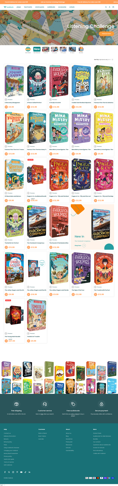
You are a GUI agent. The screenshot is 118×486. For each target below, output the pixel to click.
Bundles (95, 439)
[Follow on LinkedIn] (29, 472)
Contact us (7, 433)
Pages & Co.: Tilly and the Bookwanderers (62, 196)
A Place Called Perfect (34, 102)
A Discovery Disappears (12, 102)
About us (68, 433)
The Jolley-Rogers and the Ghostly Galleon (18, 290)
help (42, 414)
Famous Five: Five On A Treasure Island (17, 149)
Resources (69, 445)
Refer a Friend (42, 433)
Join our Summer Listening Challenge (42, 2)
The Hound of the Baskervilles (58, 243)
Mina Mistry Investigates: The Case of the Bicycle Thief (66, 149)
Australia (41, 439)
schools (71, 7)
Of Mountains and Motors (13, 196)
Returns (6, 439)
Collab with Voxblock (99, 453)
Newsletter (69, 439)
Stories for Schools (98, 447)
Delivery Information (10, 436)
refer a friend (75, 414)
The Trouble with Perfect (102, 290)
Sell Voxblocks (8, 465)
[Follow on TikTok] (25, 472)
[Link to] (90, 50)
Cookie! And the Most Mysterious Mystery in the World (89, 102)
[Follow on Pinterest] (17, 472)
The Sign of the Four (78, 290)
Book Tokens (42, 436)
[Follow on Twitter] (9, 472)
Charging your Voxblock (11, 450)
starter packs (39, 7)
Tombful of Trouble (33, 336)
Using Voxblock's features (11, 447)
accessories (62, 7)
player (19, 7)
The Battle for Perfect (12, 243)
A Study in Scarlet (55, 102)
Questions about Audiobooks (102, 445)
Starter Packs (97, 433)
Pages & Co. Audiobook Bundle (37, 196)
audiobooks (51, 7)
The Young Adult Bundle (12, 336)
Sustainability (70, 450)
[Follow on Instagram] (13, 472)
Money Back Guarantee (11, 453)
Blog (67, 436)
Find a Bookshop (98, 450)
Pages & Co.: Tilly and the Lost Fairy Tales (85, 196)
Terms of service (9, 462)
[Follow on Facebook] (5, 472)
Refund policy (8, 442)
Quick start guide (9, 459)
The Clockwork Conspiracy (35, 243)
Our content (97, 442)
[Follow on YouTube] (21, 472)
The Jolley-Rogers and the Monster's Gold (62, 290)
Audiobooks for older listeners (102, 436)
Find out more (106, 34)
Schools (68, 447)
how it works (28, 7)
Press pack (69, 442)
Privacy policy (8, 456)
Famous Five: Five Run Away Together (39, 149)
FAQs (5, 445)
